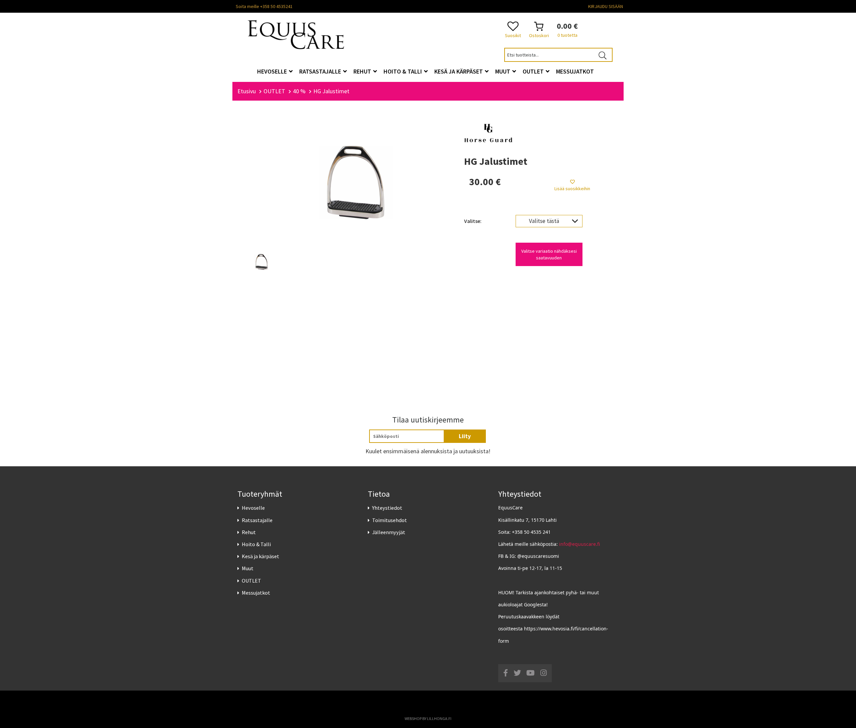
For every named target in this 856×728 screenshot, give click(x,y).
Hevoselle (253, 507)
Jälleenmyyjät (388, 532)
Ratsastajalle (257, 520)
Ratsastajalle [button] (320, 71)
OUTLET (251, 580)
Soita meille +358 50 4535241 (264, 6)
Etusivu (246, 91)
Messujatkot (256, 592)
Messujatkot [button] (575, 71)
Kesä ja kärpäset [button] (459, 71)
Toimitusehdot (389, 520)
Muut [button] (503, 71)
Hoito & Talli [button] (403, 71)
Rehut (249, 532)
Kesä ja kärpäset (260, 556)
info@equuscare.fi (579, 544)
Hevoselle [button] (272, 71)
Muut (247, 568)
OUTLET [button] (534, 71)
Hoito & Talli (256, 544)
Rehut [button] (362, 71)
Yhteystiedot (387, 507)
